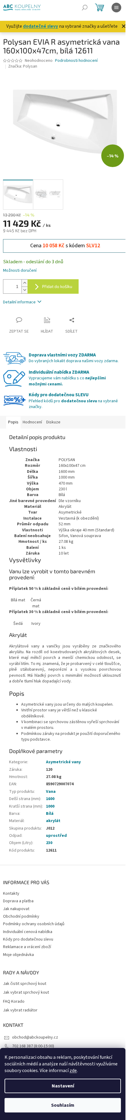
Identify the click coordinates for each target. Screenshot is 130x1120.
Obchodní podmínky (21, 916)
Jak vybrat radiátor (20, 1010)
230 (49, 843)
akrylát (53, 821)
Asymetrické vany (63, 762)
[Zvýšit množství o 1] (24, 283)
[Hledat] (85, 8)
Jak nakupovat (16, 909)
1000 (50, 806)
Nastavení (63, 1086)
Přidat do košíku (57, 286)
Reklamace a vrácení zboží (27, 947)
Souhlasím (62, 1105)
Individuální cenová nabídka (27, 932)
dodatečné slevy (40, 26)
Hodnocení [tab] (32, 422)
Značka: (22, 66)
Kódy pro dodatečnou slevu (28, 939)
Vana (51, 792)
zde (73, 1070)
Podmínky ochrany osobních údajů (33, 924)
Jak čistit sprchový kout (24, 984)
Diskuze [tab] (53, 422)
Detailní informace (19, 302)
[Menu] (116, 8)
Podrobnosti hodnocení (76, 61)
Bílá (50, 814)
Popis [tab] (13, 422)
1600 (50, 799)
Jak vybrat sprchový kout (26, 992)
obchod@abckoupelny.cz (35, 1037)
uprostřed (56, 836)
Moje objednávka (18, 955)
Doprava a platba (18, 901)
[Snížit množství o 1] (24, 289)
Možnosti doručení (20, 271)
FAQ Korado (13, 1002)
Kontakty (11, 894)
